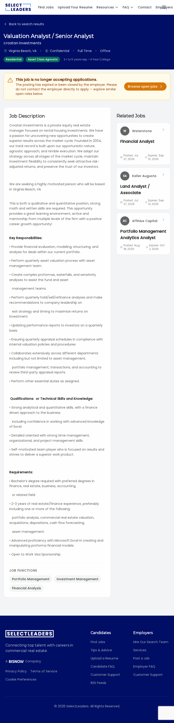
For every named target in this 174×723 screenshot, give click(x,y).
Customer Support (105, 674)
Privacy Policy (16, 671)
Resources (105, 7)
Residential (14, 59)
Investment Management (77, 579)
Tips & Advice (101, 650)
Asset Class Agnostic (43, 59)
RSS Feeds (98, 683)
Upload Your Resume (75, 7)
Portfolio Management (30, 579)
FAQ (126, 7)
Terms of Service (43, 671)
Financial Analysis (26, 588)
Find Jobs (46, 7)
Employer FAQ (144, 666)
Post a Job (141, 658)
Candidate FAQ (103, 666)
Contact (145, 7)
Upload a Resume (104, 658)
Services (139, 650)
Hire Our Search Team (150, 642)
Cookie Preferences (20, 679)
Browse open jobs (142, 86)
